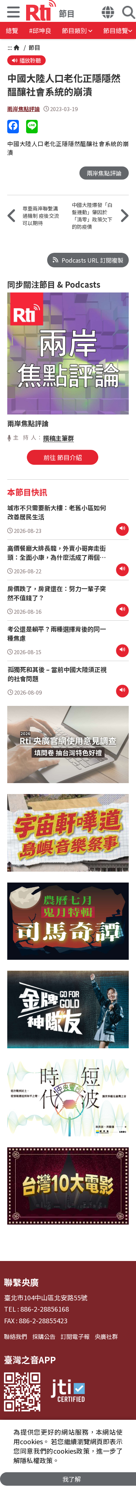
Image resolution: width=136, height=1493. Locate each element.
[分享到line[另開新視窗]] (32, 126)
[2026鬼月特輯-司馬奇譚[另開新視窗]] (68, 927)
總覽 (12, 30)
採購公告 (43, 1336)
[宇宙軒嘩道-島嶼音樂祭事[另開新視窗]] (68, 838)
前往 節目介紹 (63, 457)
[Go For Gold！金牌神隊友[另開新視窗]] (68, 1015)
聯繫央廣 (21, 1282)
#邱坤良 (40, 30)
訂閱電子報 (75, 1336)
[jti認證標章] (68, 1391)
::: (10, 47)
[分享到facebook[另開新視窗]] (13, 126)
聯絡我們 (15, 1336)
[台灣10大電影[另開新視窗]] (68, 1191)
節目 (33, 47)
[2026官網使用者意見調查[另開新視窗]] (68, 750)
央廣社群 (106, 1336)
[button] (13, 13)
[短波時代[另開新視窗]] (68, 1103)
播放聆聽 (30, 60)
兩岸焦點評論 (23, 109)
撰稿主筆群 (58, 438)
